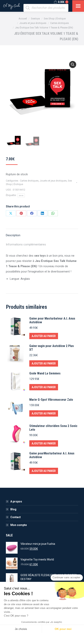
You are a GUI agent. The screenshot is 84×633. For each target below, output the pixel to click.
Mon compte (18, 525)
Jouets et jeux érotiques (53, 180)
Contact (15, 517)
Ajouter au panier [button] (44, 336)
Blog (13, 509)
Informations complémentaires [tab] (26, 244)
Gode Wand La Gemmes (45, 373)
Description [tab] (13, 235)
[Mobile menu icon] (78, 6)
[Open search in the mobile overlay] (45, 8)
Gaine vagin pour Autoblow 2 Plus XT (51, 347)
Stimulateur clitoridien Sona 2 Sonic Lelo (53, 427)
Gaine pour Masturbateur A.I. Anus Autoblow (52, 320)
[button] (72, 64)
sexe (21, 195)
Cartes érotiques (29, 180)
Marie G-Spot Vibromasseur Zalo (51, 399)
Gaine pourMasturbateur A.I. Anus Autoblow (51, 455)
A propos (16, 501)
